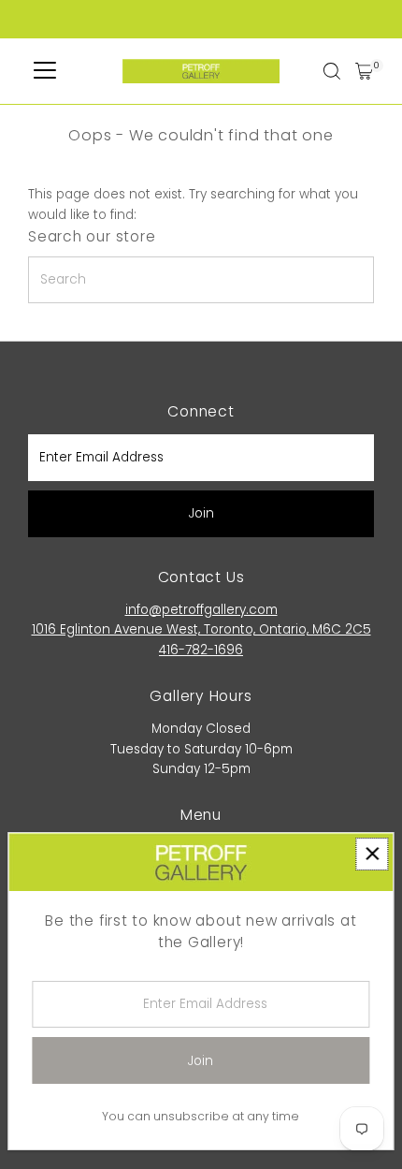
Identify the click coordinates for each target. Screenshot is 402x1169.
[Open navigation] (45, 71)
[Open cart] (364, 71)
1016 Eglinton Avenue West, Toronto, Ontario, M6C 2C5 (201, 629)
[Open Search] (331, 71)
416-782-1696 (201, 650)
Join (201, 513)
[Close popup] (371, 854)
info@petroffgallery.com (201, 610)
